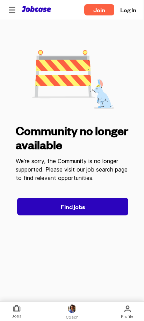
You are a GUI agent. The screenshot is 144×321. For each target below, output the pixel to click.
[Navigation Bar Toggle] (12, 9)
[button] (12, 10)
